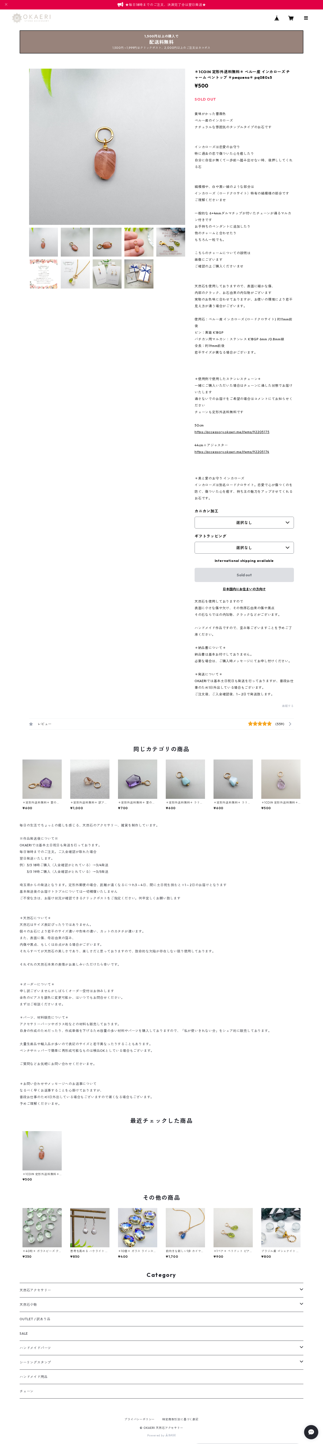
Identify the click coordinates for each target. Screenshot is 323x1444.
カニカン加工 (206, 511)
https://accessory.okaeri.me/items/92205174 (232, 452)
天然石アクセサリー (35, 1290)
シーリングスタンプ (35, 1362)
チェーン (27, 1391)
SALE (24, 1333)
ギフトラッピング (210, 536)
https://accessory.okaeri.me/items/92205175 (232, 432)
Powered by (156, 1435)
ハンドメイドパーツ (35, 1348)
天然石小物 (28, 1304)
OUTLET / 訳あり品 (35, 1319)
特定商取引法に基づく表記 (180, 1419)
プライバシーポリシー (139, 1419)
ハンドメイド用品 (34, 1377)
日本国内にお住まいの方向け (244, 589)
